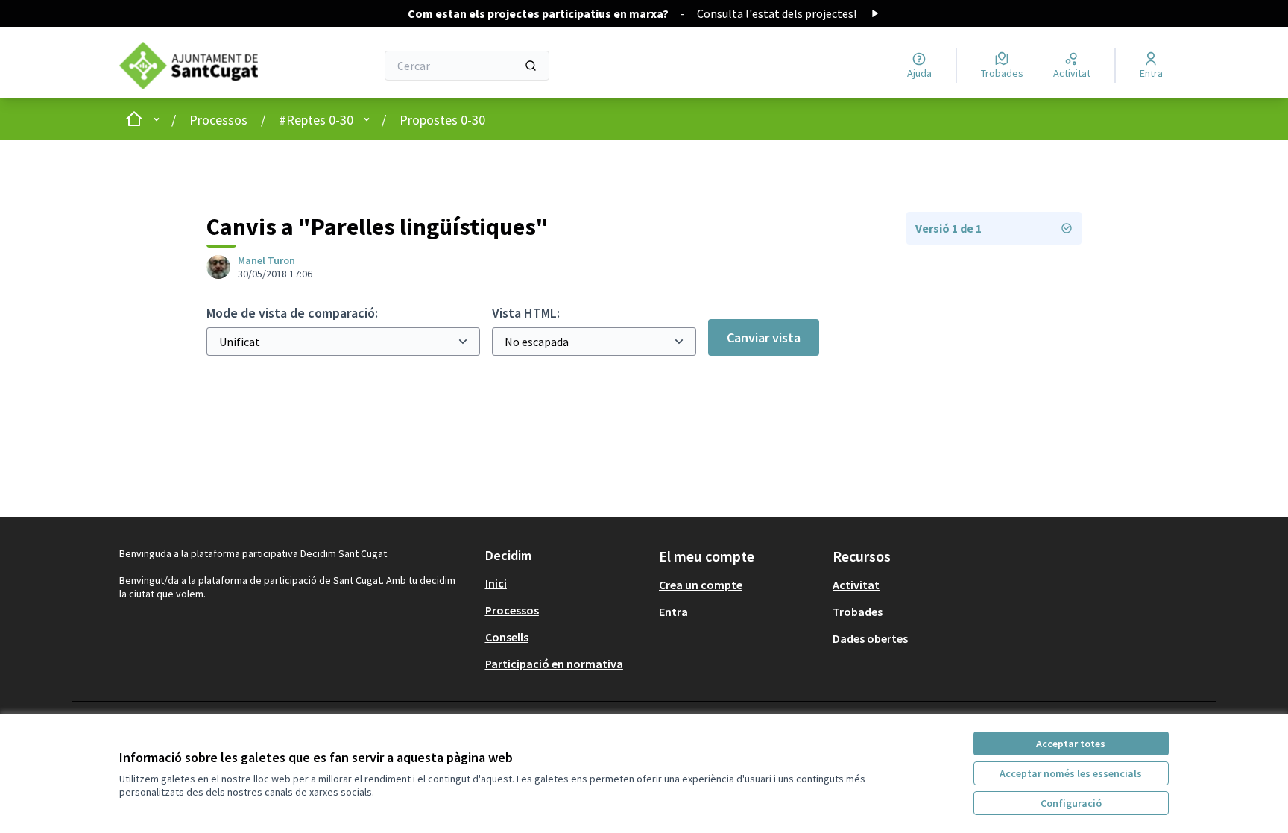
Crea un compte (700, 584)
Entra (673, 611)
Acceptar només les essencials (1071, 773)
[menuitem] (566, 583)
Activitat (856, 584)
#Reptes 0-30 (316, 119)
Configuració (1071, 803)
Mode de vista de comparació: (292, 312)
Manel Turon (266, 260)
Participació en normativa (554, 663)
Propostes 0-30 (442, 119)
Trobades (858, 611)
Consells (506, 636)
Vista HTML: (526, 312)
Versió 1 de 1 (948, 228)
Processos (218, 119)
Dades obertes (870, 638)
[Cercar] (531, 65)
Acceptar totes (1070, 743)
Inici (496, 583)
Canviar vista (764, 337)
